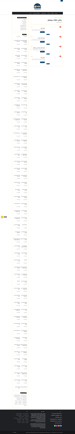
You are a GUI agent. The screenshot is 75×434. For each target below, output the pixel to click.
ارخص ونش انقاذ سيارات (25, 413)
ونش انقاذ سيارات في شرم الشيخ (24, 98)
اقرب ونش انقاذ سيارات (17, 76)
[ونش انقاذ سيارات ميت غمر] (16, 144)
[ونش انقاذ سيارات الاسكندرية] (16, 229)
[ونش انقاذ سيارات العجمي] (24, 187)
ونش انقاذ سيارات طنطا (24, 387)
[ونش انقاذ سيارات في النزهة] (24, 363)
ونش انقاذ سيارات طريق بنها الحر (24, 239)
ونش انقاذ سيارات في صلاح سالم (17, 345)
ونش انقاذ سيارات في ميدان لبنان (17, 176)
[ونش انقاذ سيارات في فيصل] (16, 349)
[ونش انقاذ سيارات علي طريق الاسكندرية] (16, 208)
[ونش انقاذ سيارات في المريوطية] (16, 60)
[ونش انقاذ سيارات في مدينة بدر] (24, 144)
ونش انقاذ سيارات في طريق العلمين (17, 105)
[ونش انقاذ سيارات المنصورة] (24, 356)
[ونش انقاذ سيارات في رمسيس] (24, 278)
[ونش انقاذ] (24, 257)
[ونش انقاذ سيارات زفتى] (16, 328)
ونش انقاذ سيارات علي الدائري (24, 380)
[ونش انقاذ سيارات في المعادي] (24, 229)
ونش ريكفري (27, 422)
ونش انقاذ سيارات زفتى (17, 330)
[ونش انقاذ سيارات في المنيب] (24, 215)
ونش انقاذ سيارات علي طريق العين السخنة (24, 84)
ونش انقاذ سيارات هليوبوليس (17, 56)
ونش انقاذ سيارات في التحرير (24, 310)
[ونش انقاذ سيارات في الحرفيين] (24, 299)
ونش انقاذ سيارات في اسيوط (17, 155)
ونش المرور (20, 402)
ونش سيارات (22, 422)
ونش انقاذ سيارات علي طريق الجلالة (17, 317)
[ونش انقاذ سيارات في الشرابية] (16, 363)
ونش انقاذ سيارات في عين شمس (17, 141)
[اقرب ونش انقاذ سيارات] (16, 74)
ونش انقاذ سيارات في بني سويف (17, 112)
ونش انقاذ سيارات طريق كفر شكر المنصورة (24, 373)
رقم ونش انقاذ (26, 419)
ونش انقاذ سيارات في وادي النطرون (24, 289)
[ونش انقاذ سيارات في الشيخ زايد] (16, 264)
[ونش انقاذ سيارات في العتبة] (16, 95)
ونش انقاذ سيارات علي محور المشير (24, 352)
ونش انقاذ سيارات (41, 38)
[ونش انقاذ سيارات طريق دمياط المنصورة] (24, 342)
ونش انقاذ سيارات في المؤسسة (17, 84)
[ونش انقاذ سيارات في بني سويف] (16, 109)
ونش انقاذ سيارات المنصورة (24, 359)
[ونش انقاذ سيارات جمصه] (24, 335)
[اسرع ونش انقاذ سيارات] (16, 130)
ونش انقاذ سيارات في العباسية (24, 183)
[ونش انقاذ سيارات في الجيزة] (16, 356)
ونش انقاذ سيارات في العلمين (17, 162)
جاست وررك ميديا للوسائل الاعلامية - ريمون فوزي (53, 432)
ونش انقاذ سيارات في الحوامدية (24, 197)
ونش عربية (25, 405)
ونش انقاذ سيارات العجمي (24, 190)
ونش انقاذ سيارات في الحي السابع (17, 41)
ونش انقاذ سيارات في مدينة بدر (24, 148)
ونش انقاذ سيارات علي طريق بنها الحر (24, 176)
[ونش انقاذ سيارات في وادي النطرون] (24, 285)
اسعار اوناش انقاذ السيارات (17, 396)
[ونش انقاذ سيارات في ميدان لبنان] (16, 172)
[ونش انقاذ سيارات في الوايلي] (16, 285)
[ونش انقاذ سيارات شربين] (16, 384)
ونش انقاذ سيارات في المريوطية (17, 63)
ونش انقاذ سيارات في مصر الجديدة (24, 296)
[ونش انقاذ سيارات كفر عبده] (16, 179)
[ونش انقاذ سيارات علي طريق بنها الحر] (24, 172)
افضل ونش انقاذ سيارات (21, 416)
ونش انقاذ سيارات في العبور (17, 126)
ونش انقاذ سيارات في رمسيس (24, 282)
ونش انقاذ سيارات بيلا (17, 203)
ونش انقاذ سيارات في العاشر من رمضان (17, 218)
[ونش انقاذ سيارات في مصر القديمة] (24, 137)
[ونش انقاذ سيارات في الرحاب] (16, 377)
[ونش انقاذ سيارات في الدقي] (24, 123)
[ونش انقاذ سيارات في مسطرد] (24, 53)
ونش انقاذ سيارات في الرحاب (17, 380)
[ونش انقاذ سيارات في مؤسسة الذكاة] (24, 151)
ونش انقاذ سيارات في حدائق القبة (24, 331)
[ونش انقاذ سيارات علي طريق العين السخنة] (24, 81)
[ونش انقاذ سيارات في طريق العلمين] (16, 102)
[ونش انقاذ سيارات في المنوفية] (24, 45)
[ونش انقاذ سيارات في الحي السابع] (16, 37)
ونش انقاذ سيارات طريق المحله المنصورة (17, 119)
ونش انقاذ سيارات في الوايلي (17, 289)
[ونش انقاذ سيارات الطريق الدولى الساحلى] (24, 243)
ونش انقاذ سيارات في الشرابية (17, 366)
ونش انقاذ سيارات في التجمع (24, 169)
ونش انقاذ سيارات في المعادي (24, 232)
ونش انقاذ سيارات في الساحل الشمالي (24, 70)
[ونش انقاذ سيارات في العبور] (16, 123)
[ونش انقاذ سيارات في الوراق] (16, 194)
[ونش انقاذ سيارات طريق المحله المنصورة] (16, 116)
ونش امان (16, 402)
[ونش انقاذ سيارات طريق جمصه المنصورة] (24, 264)
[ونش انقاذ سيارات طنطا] (24, 384)
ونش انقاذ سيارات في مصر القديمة (24, 141)
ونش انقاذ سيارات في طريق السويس (17, 338)
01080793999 (53, 415)
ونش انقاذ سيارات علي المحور (17, 225)
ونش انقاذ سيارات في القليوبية (24, 63)
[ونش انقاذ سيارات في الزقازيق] (16, 45)
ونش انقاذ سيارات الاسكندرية (17, 232)
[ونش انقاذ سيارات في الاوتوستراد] (16, 67)
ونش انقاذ (43, 28)
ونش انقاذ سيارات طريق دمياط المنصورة (24, 345)
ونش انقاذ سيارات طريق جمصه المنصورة (24, 267)
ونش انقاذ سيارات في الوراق (17, 197)
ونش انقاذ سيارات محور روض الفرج (24, 162)
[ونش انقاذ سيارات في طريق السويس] (16, 335)
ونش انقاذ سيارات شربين (17, 387)
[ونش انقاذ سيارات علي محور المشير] (24, 349)
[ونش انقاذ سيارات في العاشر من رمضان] (16, 215)
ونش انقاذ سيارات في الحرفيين (24, 303)
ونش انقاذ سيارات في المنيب (24, 218)
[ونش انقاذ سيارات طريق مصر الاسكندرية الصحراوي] (24, 37)
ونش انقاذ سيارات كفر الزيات (17, 260)
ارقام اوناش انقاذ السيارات (19, 413)
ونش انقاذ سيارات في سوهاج (39, 48)
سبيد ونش (44, 413)
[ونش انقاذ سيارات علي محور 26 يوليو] (24, 130)
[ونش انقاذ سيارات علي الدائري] (24, 377)
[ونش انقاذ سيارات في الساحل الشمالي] (24, 67)
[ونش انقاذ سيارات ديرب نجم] (16, 321)
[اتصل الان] (2, 217)
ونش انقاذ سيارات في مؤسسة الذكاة (24, 155)
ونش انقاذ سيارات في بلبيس (17, 275)
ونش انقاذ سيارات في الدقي (24, 126)
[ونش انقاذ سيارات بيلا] (16, 201)
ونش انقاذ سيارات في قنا (24, 105)
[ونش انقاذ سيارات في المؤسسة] (16, 81)
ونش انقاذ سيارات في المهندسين (24, 91)
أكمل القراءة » (42, 41)
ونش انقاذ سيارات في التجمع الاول (24, 77)
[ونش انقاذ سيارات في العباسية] (24, 179)
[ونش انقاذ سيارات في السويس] (24, 201)
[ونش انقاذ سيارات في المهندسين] (24, 88)
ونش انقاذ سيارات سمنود (17, 190)
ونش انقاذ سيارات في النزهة (24, 366)
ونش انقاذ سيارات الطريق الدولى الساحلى (24, 246)
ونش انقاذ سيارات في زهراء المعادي (24, 275)
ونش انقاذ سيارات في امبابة (17, 296)
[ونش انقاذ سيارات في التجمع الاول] (24, 74)
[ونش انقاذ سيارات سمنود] (16, 187)
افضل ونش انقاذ (26, 416)
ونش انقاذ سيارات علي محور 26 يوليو (24, 133)
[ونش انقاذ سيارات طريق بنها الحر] (24, 236)
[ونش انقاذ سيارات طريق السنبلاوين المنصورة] (16, 236)
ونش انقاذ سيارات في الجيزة (17, 359)
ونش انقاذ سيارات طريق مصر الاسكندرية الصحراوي (24, 41)
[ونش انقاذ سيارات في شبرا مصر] (24, 208)
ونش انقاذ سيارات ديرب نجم (17, 324)
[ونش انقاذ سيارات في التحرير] (24, 306)
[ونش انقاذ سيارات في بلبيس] (16, 271)
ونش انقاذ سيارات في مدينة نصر (17, 169)
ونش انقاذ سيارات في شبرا (24, 112)
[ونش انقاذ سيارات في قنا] (24, 102)
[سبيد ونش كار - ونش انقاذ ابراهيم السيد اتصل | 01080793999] (37, 6)
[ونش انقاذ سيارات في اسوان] (24, 250)
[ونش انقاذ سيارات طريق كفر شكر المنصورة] (24, 370)
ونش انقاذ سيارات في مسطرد (24, 56)
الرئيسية (60, 17)
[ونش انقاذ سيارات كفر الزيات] (16, 257)
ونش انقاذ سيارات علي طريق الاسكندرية (17, 211)
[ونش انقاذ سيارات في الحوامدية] (24, 194)
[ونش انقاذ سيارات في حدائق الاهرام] (24, 314)
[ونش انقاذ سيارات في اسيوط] (16, 151)
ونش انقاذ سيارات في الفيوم (17, 253)
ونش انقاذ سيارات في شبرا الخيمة (24, 119)
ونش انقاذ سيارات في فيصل (17, 352)
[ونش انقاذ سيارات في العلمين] (16, 158)
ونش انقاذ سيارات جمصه (24, 338)
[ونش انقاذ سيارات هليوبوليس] (16, 53)
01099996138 (57, 415)
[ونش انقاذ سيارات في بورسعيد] (16, 299)
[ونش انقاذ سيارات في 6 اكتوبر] (16, 370)
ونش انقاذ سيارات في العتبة (17, 98)
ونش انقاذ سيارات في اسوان (24, 253)
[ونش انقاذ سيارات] (24, 222)
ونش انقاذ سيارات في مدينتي (24, 324)
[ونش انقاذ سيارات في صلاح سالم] (16, 342)
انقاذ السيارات (18, 399)
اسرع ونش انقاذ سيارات (17, 133)
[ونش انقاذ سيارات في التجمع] (24, 165)
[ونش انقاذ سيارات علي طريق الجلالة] (16, 314)
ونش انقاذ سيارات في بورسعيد (17, 303)
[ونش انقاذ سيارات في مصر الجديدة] (24, 292)
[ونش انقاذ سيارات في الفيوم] (16, 250)
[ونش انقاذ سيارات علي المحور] (16, 222)
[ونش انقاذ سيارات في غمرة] (16, 243)
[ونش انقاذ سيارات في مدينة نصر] (16, 165)
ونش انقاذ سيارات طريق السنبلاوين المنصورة (17, 239)
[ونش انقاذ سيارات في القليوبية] (24, 60)
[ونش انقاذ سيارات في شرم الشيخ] (24, 95)
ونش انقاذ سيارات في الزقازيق (17, 49)
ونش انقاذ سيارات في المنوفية (24, 49)
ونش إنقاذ (23, 419)
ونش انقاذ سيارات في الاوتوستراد (17, 70)
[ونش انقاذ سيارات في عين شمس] (16, 137)
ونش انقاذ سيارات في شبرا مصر (24, 211)
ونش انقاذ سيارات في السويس (24, 204)
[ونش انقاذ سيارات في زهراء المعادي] (24, 271)
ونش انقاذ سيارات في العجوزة (17, 91)
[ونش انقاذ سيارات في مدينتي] (24, 321)
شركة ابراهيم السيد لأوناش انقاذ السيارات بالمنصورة (32, 432)
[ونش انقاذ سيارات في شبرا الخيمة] (24, 116)
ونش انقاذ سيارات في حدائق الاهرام (24, 317)
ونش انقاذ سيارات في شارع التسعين (17, 310)
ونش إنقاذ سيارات (24, 402)
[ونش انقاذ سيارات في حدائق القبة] (24, 328)
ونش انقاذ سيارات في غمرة (17, 246)
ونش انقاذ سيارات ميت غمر (17, 148)
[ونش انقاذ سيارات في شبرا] (24, 109)
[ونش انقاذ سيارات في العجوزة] (16, 88)
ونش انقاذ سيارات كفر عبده (17, 183)
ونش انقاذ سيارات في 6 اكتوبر (17, 373)
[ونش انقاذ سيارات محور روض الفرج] (24, 158)
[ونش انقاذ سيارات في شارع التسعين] (16, 306)
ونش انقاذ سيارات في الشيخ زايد (17, 267)
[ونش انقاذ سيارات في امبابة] (16, 292)
